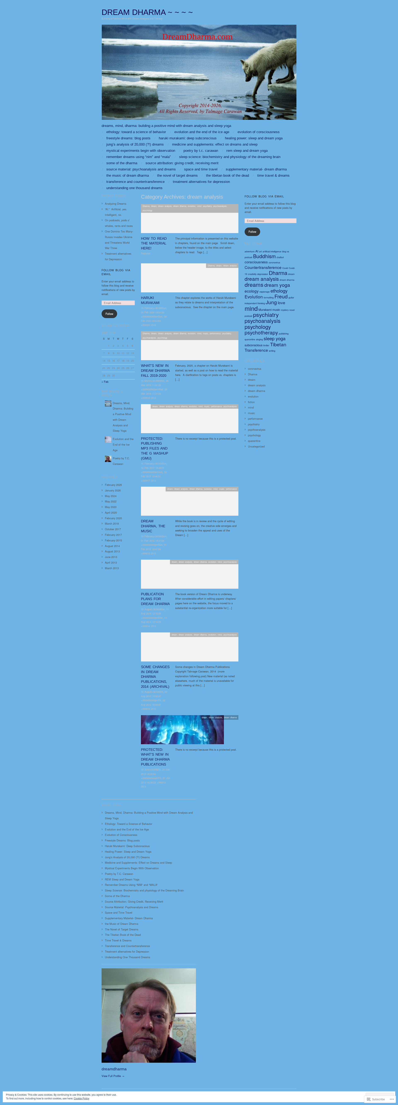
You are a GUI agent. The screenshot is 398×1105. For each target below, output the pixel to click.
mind (199, 206)
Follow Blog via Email (264, 196)
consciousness (256, 261)
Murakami (265, 309)
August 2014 (112, 546)
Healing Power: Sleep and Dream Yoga (254, 138)
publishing (284, 333)
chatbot (280, 257)
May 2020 (110, 507)
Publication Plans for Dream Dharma (155, 599)
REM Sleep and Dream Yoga (247, 150)
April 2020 (111, 512)
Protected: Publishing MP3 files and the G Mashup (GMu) (154, 448)
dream (154, 206)
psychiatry (207, 206)
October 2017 (113, 529)
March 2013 (112, 568)
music (205, 333)
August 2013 (112, 551)
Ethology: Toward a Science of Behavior (136, 132)
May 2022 (110, 501)
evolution (191, 206)
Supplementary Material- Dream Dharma (256, 169)
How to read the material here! (154, 243)
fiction (251, 402)
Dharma (146, 206)
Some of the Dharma (121, 163)
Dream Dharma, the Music (153, 526)
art (260, 251)
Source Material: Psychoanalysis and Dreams (141, 169)
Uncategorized (256, 446)
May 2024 (110, 496)
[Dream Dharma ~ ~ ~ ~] (199, 74)
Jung (271, 302)
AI (256, 251)
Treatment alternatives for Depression (201, 182)
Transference (256, 350)
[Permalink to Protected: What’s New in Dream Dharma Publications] (182, 731)
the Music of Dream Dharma (127, 175)
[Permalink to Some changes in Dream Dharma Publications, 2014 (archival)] (189, 648)
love (281, 302)
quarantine (250, 339)
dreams (254, 284)
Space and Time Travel (200, 169)
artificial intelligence (272, 251)
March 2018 (112, 523)
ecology (252, 291)
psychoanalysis (220, 206)
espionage (265, 291)
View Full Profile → (113, 1076)
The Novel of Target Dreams (177, 175)
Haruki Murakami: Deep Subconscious (188, 138)
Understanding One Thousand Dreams (134, 188)
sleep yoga (274, 338)
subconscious (253, 345)
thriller (266, 345)
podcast (248, 315)
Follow (109, 314)
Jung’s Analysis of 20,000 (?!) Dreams (135, 144)
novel (292, 309)
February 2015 (113, 540)
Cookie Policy (81, 1098)
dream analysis (165, 206)
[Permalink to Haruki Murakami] (189, 279)
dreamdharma (114, 1069)
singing (259, 339)
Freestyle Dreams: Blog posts (128, 138)
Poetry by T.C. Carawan (200, 150)
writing (272, 350)
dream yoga (277, 284)
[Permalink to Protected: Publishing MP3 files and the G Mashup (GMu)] (189, 420)
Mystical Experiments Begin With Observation (140, 150)
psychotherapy (261, 332)
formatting (269, 297)
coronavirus (274, 262)
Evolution (254, 296)
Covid (285, 268)
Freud (281, 296)
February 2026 (113, 485)
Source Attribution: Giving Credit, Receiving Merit (182, 163)
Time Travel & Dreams (273, 175)
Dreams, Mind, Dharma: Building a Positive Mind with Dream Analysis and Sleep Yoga (166, 126)
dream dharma (179, 206)
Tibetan (278, 344)
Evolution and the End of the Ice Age (201, 132)
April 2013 (111, 562)
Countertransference (263, 267)
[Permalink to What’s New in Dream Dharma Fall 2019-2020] (189, 347)
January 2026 (113, 490)
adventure (250, 251)
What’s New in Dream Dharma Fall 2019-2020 (155, 371)
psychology (147, 210)
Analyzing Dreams (115, 203)
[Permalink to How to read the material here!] (189, 219)
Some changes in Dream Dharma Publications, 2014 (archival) (155, 677)
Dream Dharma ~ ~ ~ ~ (147, 12)
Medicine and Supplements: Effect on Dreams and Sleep (214, 144)
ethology (279, 290)
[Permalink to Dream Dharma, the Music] (189, 502)
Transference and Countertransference (135, 182)
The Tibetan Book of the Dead (227, 175)
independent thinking (255, 303)
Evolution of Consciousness (259, 132)
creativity (252, 274)
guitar (291, 297)
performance (215, 333)
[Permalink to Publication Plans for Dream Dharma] (189, 575)
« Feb (105, 382)
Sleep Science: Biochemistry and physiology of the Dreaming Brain (229, 157)
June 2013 (111, 557)
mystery (285, 309)
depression (262, 274)
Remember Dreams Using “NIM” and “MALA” (138, 157)
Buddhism (264, 256)
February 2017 (113, 535)
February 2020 (113, 518)
